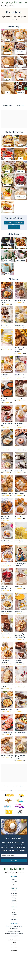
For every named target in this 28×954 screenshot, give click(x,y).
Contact (14, 942)
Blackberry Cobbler (7, 541)
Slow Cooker (14, 227)
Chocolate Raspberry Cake (6, 587)
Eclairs (17, 709)
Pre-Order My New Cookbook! (20, 564)
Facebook (14, 895)
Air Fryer (8, 222)
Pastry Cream (19, 541)
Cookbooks (14, 881)
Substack (14, 903)
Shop (14, 884)
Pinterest (14, 900)
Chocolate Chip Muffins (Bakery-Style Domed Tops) (20, 635)
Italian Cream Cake (7, 471)
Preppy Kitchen (5, 6)
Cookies (14, 912)
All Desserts (14, 919)
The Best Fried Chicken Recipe (5, 517)
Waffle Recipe (14, 928)
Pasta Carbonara (6, 709)
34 (16, 786)
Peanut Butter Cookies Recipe (14, 926)
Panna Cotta (18, 685)
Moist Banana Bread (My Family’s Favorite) (21, 349)
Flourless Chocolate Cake (7, 424)
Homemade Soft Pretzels (6, 301)
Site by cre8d (14, 950)
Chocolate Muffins (20, 399)
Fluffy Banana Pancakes (5, 661)
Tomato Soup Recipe (5, 399)
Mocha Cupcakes (20, 300)
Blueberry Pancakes (7, 611)
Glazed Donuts (19, 448)
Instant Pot (19, 222)
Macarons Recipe (14, 936)
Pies (14, 917)
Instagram (14, 893)
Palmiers (3, 564)
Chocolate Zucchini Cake (7, 635)
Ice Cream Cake (19, 471)
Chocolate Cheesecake (18, 661)
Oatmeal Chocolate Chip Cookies (14, 933)
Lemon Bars (4, 348)
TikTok (14, 898)
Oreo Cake (4, 325)
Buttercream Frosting (19, 424)
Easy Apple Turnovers (4, 375)
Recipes (14, 879)
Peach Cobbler (19, 493)
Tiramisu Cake (19, 586)
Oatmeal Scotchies (7, 755)
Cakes (14, 909)
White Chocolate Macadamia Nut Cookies (20, 757)
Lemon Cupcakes (20, 325)
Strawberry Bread (6, 732)
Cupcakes (14, 914)
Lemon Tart (18, 611)
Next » (22, 786)
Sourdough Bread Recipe (20, 375)
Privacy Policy (14, 945)
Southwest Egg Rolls (21, 732)
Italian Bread (5, 448)
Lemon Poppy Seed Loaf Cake (7, 685)
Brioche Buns (19, 516)
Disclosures (14, 947)
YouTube (14, 891)
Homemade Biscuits (7, 493)
